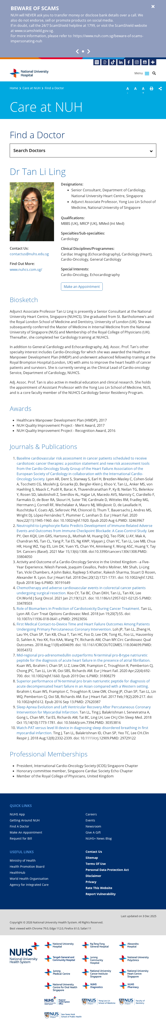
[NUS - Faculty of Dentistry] (137, 1000)
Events (90, 820)
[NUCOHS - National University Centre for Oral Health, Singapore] (63, 987)
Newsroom (93, 826)
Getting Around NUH (25, 820)
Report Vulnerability (101, 894)
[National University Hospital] (29, 73)
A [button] (127, 90)
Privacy (91, 882)
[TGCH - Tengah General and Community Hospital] (63, 959)
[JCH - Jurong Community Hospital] (100, 959)
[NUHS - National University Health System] (25, 953)
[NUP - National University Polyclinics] (137, 959)
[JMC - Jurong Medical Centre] (63, 973)
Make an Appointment (82, 286)
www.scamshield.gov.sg (34, 30)
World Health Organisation (29, 879)
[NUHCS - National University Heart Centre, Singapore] (137, 973)
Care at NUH (31, 88)
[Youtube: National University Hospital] (144, 62)
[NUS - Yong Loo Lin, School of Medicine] (100, 1000)
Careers (91, 814)
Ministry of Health (23, 860)
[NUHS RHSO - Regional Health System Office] (63, 1000)
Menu (139, 73)
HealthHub (17, 872)
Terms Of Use (96, 864)
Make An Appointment (26, 832)
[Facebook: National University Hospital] (128, 62)
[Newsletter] (96, 62)
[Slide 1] (83, 51)
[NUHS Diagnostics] (100, 987)
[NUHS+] (152, 62)
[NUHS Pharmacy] (137, 987)
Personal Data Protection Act (107, 870)
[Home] (63, 946)
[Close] (153, 6)
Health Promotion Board (27, 866)
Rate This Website (99, 888)
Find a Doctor (54, 88)
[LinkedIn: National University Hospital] (120, 62)
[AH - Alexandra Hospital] (137, 946)
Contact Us (94, 852)
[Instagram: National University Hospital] (136, 62)
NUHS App (17, 814)
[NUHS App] (104, 62)
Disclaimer (93, 876)
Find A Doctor (19, 826)
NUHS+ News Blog (99, 838)
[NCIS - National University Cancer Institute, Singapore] (100, 973)
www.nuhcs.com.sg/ (26, 269)
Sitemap (92, 858)
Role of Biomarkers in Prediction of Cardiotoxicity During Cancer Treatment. (78, 608)
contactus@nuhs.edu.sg (29, 254)
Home (14, 88)
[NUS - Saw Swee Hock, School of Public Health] (63, 1014)
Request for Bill (21, 838)
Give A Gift (93, 832)
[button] (151, 91)
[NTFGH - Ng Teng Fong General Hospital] (100, 946)
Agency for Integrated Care (29, 885)
